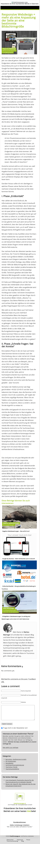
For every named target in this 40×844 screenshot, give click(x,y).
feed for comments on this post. (14, 679)
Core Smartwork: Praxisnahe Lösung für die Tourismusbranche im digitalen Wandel (20, 781)
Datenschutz (10, 839)
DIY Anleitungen (11, 761)
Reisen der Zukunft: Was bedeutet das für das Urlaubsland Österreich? (21, 785)
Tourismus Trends (11, 767)
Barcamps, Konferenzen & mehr (16, 759)
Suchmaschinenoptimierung (15, 765)
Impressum (20, 839)
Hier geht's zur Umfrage (10, 747)
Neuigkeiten (9, 763)
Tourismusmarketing (12, 769)
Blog (22, 841)
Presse (28, 839)
